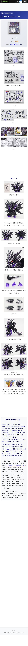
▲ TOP (14, 630)
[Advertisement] (14, 7)
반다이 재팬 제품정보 (15, 44)
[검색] (20, 1)
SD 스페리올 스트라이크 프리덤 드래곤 (15, 465)
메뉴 (25, 1)
